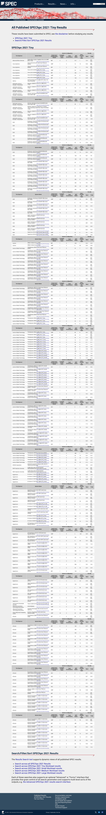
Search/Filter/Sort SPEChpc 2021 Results (33, 40)
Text (42, 61)
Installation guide (60, 799)
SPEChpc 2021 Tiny (23, 38)
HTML (37, 61)
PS (45, 61)
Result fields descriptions (63, 800)
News (62, 4)
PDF (44, 61)
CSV (40, 61)
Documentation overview (35, 20)
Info (72, 4)
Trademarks (53, 812)
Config (48, 61)
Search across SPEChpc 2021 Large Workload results (38, 773)
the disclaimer (61, 34)
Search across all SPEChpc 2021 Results (33, 764)
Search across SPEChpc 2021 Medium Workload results (39, 771)
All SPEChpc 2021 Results (42, 797)
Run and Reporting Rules (63, 802)
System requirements (62, 797)
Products (39, 4)
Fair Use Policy (39, 799)
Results (51, 4)
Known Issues (60, 806)
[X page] (96, 812)
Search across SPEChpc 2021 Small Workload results (38, 768)
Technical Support (61, 807)
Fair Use (58, 812)
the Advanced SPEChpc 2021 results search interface (46, 782)
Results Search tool (24, 759)
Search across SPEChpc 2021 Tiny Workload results (38, 766)
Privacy (47, 812)
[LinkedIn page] (99, 812)
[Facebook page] (102, 812)
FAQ (56, 804)
